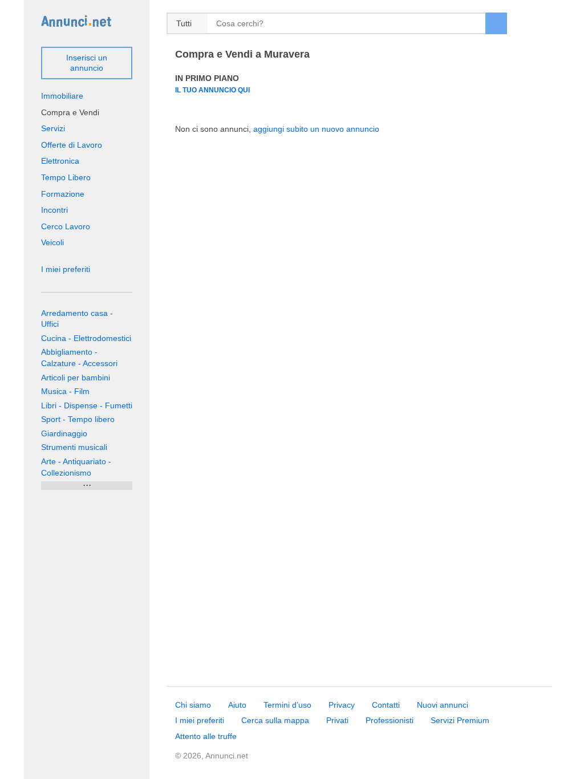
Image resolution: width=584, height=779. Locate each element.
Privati (337, 720)
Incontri (54, 209)
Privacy (341, 704)
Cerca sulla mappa (275, 720)
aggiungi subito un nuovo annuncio (316, 128)
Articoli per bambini (75, 377)
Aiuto (237, 704)
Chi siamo (193, 704)
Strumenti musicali (74, 447)
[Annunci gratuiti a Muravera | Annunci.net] (76, 20)
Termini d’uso (287, 704)
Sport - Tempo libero (78, 419)
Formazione (62, 193)
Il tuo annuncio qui (212, 90)
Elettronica (60, 160)
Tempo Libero (66, 177)
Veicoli (52, 242)
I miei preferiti (65, 269)
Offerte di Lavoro (71, 144)
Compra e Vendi (70, 112)
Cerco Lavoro (65, 226)
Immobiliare (62, 95)
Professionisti (389, 720)
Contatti (386, 704)
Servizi (53, 128)
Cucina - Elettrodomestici (86, 338)
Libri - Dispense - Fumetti (86, 405)
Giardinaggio (64, 433)
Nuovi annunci (442, 704)
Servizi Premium (460, 720)
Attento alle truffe (206, 736)
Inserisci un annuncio (86, 62)
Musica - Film (65, 391)
